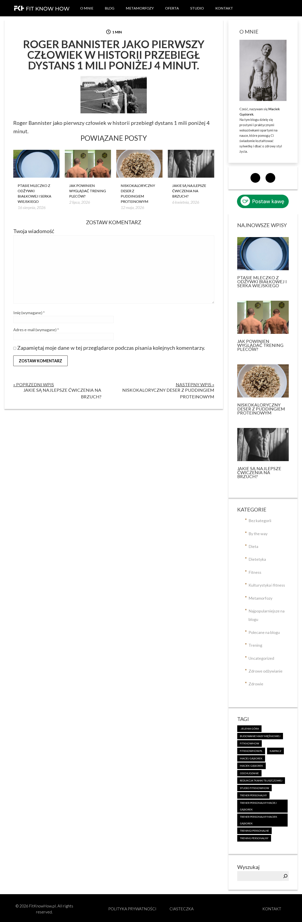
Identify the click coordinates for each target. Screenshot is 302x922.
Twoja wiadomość (33, 231)
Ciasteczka (182, 908)
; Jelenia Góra (249, 728)
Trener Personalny (253, 795)
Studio (197, 8)
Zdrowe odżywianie (265, 671)
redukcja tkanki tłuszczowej (261, 780)
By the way (258, 533)
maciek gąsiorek (251, 765)
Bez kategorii (259, 520)
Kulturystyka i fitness (266, 585)
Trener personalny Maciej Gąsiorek (258, 806)
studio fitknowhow (254, 788)
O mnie (86, 8)
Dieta (253, 546)
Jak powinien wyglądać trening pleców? (87, 190)
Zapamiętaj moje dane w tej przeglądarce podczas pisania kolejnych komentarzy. (111, 347)
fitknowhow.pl (251, 751)
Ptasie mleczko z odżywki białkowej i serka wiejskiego (34, 193)
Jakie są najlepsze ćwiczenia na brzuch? (189, 190)
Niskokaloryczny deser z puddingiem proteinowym (138, 193)
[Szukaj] (285, 876)
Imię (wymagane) (29, 312)
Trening (255, 645)
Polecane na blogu (264, 632)
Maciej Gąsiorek (251, 758)
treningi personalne (254, 830)
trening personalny (254, 838)
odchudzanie (249, 773)
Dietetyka (257, 559)
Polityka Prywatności (132, 908)
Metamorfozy (140, 8)
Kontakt (224, 8)
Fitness (254, 572)
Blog (109, 8)
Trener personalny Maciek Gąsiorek (258, 820)
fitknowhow (249, 743)
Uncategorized (261, 658)
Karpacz (275, 751)
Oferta (172, 8)
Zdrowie (255, 683)
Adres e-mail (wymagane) (36, 329)
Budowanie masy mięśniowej (260, 736)
